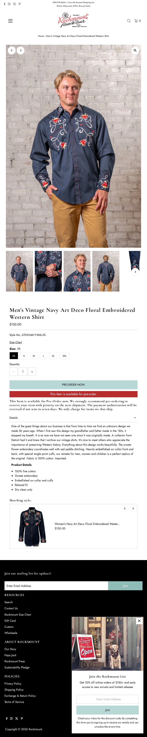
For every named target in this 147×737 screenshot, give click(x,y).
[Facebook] (4, 4)
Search (8, 602)
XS (13, 356)
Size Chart (16, 342)
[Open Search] (129, 20)
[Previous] (12, 50)
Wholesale (10, 633)
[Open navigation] (22, 20)
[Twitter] (14, 4)
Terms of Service (14, 702)
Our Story (10, 649)
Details (14, 418)
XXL (65, 356)
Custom (8, 627)
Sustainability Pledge (16, 667)
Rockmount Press (14, 661)
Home (41, 36)
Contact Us (11, 608)
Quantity (15, 364)
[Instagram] (9, 4)
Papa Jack (10, 655)
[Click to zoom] (135, 51)
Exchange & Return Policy (20, 696)
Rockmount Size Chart (17, 615)
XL (53, 356)
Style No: (15, 335)
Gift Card (10, 621)
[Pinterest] (20, 4)
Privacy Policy (12, 683)
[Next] (20, 50)
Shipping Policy (13, 690)
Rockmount (35, 729)
